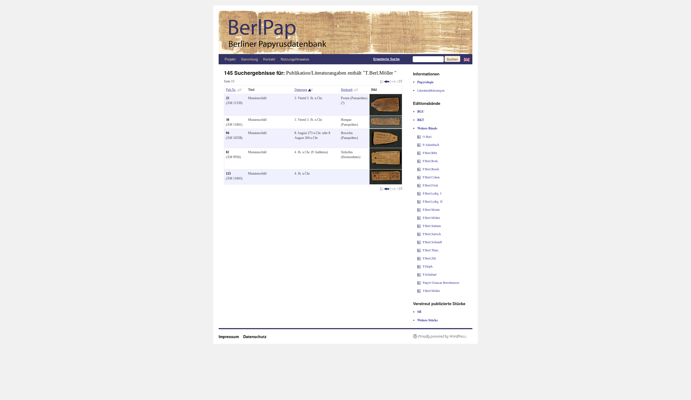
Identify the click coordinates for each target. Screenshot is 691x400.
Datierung (300, 90)
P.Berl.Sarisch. (432, 234)
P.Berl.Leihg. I (432, 193)
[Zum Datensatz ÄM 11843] (386, 172)
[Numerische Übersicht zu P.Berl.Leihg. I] (419, 193)
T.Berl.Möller (431, 290)
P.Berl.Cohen (431, 177)
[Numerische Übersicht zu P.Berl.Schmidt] (419, 242)
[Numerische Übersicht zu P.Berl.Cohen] (419, 177)
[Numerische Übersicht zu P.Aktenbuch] (419, 144)
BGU (420, 111)
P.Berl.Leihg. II (432, 201)
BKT (420, 120)
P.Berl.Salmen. (432, 226)
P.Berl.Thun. (431, 250)
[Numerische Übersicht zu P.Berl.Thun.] (419, 250)
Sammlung (249, 59)
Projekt (230, 59)
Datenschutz (254, 336)
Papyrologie (425, 82)
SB (419, 311)
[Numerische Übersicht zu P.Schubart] (419, 274)
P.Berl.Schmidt (432, 242)
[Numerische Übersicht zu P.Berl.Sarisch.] (419, 234)
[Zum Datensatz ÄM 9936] (386, 150)
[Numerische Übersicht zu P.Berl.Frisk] (419, 185)
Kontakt (269, 59)
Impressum (231, 336)
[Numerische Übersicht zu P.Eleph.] (419, 266)
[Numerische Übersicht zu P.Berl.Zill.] (419, 258)
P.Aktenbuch (431, 144)
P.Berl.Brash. (431, 169)
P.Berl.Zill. (429, 258)
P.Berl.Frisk (430, 185)
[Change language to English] (466, 59)
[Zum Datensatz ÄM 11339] (386, 96)
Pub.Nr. (231, 90)
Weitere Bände (427, 128)
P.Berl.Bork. (431, 161)
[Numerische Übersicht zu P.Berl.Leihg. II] (419, 201)
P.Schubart (429, 274)
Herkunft (347, 90)
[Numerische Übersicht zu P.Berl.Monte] (419, 209)
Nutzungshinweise (295, 59)
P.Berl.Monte (431, 209)
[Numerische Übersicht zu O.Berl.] (419, 136)
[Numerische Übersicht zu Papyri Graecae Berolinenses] (419, 282)
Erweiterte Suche (386, 59)
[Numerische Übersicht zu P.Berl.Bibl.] (419, 153)
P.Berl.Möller (431, 217)
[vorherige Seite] (386, 81)
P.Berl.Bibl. (430, 153)
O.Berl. (427, 136)
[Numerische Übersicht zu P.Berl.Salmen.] (419, 226)
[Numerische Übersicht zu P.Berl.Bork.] (419, 161)
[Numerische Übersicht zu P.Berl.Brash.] (419, 169)
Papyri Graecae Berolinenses (441, 282)
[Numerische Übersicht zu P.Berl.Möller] (419, 217)
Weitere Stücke (427, 320)
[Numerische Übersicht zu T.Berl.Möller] (419, 290)
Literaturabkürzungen (431, 90)
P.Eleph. (428, 266)
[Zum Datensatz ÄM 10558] (386, 131)
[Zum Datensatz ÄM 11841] (386, 118)
